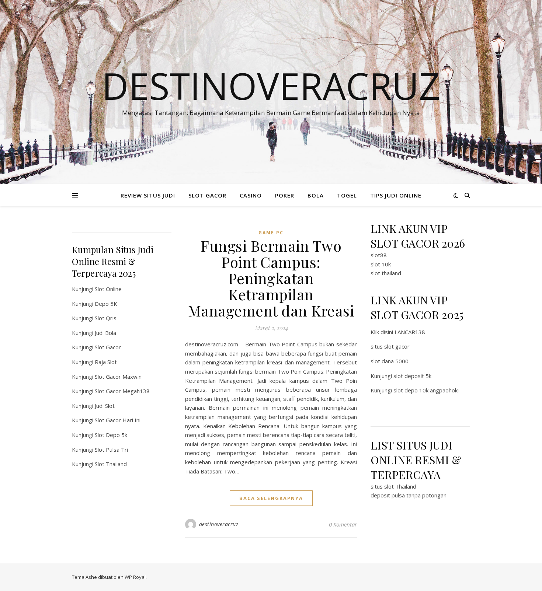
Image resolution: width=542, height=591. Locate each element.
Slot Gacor (108, 347)
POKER (284, 195)
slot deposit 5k (412, 376)
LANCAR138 (410, 332)
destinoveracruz (219, 524)
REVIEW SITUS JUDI (148, 195)
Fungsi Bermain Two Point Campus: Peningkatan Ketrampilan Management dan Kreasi (271, 278)
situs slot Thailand (393, 486)
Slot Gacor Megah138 (122, 391)
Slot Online (108, 289)
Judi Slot (105, 405)
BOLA (316, 195)
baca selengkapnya (271, 498)
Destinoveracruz (271, 85)
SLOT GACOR (207, 195)
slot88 (379, 255)
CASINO (251, 195)
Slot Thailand (111, 464)
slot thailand (386, 273)
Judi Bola (105, 332)
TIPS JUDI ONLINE (395, 195)
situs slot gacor (390, 346)
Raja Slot (106, 362)
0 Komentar (343, 524)
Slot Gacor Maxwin (118, 376)
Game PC (271, 233)
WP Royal (135, 577)
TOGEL (347, 195)
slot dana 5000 (390, 361)
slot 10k (381, 264)
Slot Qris (106, 318)
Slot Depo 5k (111, 434)
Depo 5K (106, 303)
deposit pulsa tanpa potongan (409, 495)
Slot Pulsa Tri (111, 449)
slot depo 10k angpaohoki (426, 390)
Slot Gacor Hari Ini (117, 420)
